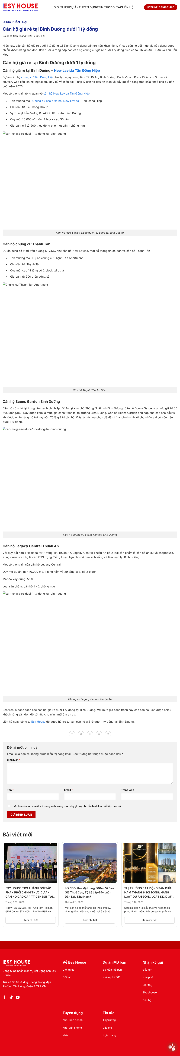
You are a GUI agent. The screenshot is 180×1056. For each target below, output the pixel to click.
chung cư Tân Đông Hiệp (37, 77)
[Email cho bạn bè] (90, 734)
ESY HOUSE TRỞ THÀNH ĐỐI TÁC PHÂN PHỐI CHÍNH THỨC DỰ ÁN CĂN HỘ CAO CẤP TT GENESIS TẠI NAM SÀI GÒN (29, 892)
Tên (10, 789)
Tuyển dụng (88, 7)
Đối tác (116, 7)
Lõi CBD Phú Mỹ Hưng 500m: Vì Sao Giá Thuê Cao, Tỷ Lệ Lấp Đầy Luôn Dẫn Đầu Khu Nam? (89, 892)
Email (68, 789)
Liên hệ (127, 7)
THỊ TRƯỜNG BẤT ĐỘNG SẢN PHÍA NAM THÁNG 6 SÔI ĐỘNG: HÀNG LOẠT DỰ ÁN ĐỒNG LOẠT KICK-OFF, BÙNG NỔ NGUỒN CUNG (149, 892)
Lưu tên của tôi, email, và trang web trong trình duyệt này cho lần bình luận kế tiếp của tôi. (67, 806)
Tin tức (104, 7)
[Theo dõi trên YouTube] (18, 997)
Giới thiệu (61, 7)
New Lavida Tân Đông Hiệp (77, 70)
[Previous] (9, 877)
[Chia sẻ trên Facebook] (72, 734)
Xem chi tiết (31, 920)
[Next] (171, 877)
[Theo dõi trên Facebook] (4, 997)
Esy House (38, 721)
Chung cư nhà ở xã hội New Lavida (55, 101)
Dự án (74, 7)
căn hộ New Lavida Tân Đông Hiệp (66, 93)
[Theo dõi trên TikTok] (11, 997)
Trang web (127, 789)
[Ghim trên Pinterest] (99, 734)
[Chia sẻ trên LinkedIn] (108, 734)
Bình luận (13, 759)
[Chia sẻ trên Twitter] (81, 734)
